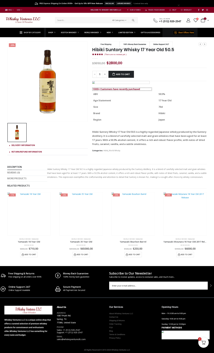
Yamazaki (35, 239)
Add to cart (123, 74)
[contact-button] (211, 286)
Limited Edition (125, 32)
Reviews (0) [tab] (13, 172)
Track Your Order (156, 10)
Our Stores (135, 10)
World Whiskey (91, 32)
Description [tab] (14, 167)
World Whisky (114, 150)
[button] (47, 145)
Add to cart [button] (30, 254)
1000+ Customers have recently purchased (116, 89)
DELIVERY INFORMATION (23, 145)
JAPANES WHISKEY (124, 3)
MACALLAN (110, 3)
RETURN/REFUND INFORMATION (27, 152)
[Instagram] (207, 10)
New (109, 32)
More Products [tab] (16, 178)
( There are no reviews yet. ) (115, 54)
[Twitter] (203, 10)
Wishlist (188, 10)
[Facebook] (199, 10)
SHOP (50, 32)
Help (174, 10)
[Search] (133, 20)
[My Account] (188, 20)
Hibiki (106, 150)
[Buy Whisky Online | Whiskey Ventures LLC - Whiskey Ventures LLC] (23, 20)
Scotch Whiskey (69, 32)
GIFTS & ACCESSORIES (150, 32)
